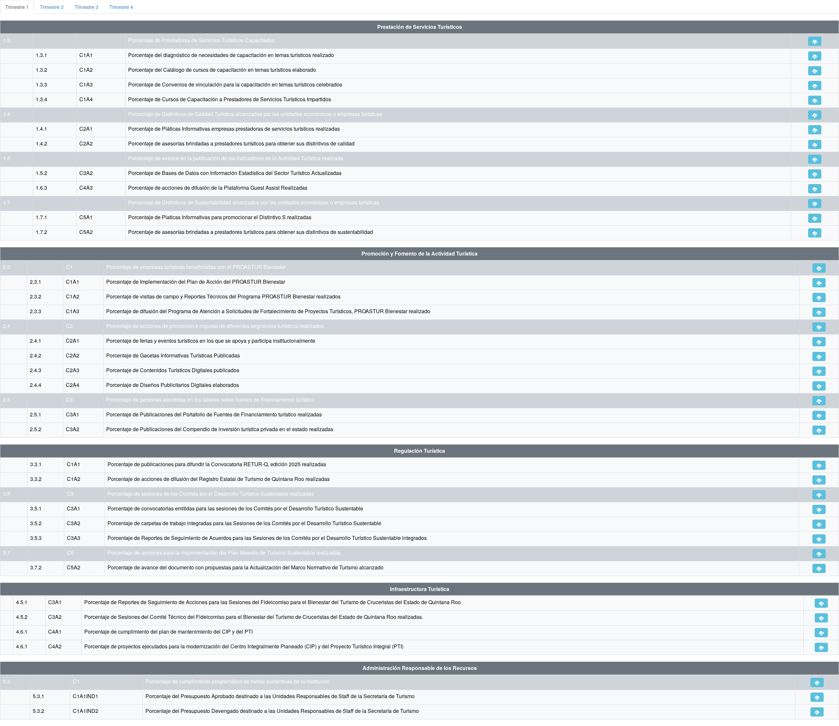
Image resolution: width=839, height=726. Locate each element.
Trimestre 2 (52, 7)
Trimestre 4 (121, 7)
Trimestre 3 (86, 7)
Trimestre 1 (17, 7)
